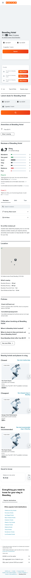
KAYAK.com (7, 571)
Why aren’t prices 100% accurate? (13, 562)
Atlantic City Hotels (10, 522)
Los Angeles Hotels (10, 534)
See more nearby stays (23, 360)
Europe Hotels (20, 571)
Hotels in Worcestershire (11, 574)
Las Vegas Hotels (9, 515)
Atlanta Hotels (8, 527)
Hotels (13, 571)
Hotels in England (22, 572)
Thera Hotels (8, 529)
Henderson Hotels (9, 532)
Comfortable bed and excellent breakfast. (15, 185)
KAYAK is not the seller (9, 556)
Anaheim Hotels (9, 520)
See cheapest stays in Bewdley (24, 393)
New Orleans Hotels (10, 517)
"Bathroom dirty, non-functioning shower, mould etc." (13, 193)
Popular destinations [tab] (10, 500)
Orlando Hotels (9, 525)
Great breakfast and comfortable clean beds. (13, 182)
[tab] (6, 200)
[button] (3, 3)
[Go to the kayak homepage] (11, 3)
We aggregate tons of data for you (13, 559)
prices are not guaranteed (9, 551)
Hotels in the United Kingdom (9, 572)
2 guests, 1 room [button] (8, 47)
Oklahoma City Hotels (10, 510)
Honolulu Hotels (9, 513)
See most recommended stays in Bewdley (23, 428)
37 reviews (15, 35)
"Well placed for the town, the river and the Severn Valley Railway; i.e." (14, 178)
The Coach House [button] (6, 380)
